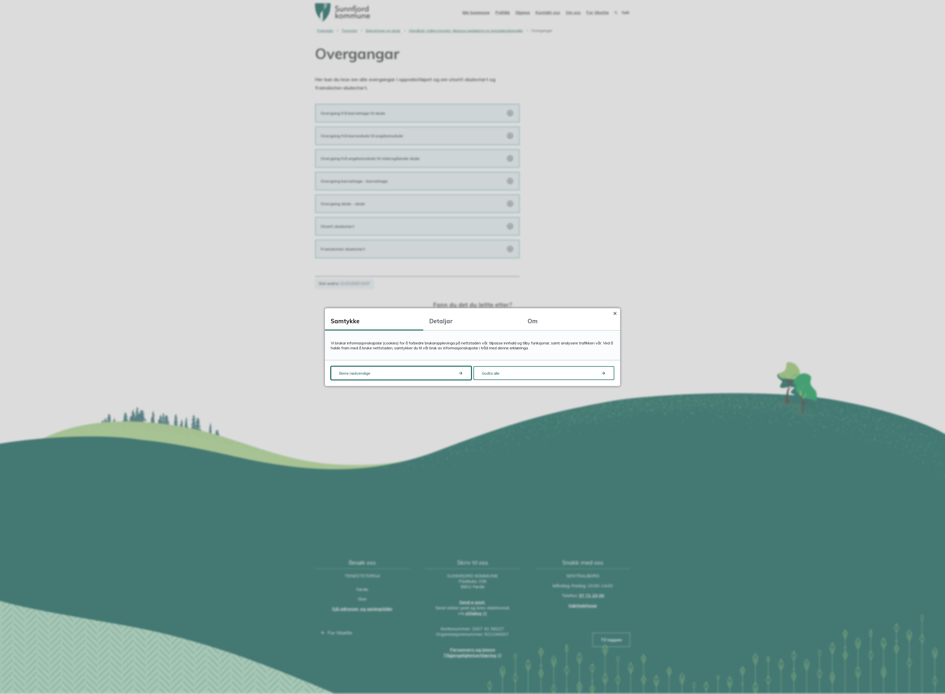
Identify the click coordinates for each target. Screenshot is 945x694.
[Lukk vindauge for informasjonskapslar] (614, 313)
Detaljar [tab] (441, 320)
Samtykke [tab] (345, 320)
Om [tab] (533, 320)
